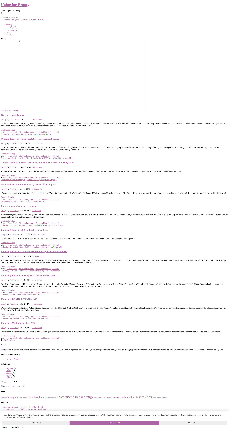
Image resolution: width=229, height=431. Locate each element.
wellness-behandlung (162, 397)
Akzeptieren (115, 423)
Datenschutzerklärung (18, 409)
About (8, 32)
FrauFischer (14, 120)
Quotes (8, 375)
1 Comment (36, 211)
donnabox (33, 397)
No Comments (39, 235)
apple (2, 397)
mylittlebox (144, 397)
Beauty (13, 26)
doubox (42, 397)
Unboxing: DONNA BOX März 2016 (15, 295)
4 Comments (37, 167)
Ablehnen (36, 423)
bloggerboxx (23, 397)
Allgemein (10, 369)
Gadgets (13, 30)
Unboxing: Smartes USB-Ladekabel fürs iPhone (19, 225)
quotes (154, 397)
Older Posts (11, 340)
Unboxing (9, 24)
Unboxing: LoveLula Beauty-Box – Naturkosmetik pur (22, 271)
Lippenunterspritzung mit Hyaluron (14, 201)
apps (5, 397)
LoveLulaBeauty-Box (108, 397)
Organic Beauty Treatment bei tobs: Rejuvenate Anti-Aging (23, 134)
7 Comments (37, 304)
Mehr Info (193, 423)
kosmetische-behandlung (74, 397)
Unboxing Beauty (15, 5)
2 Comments (37, 189)
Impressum (5, 409)
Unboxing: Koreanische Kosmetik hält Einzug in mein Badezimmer (26, 247)
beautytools (13, 397)
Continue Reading (8, 130)
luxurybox (117, 397)
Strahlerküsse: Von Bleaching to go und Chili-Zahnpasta (22, 180)
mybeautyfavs (128, 397)
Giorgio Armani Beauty (10, 110)
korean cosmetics (51, 397)
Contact (9, 35)
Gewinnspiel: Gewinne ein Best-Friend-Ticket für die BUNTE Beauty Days (29, 158)
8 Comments (38, 143)
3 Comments (37, 120)
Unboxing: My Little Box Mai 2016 (14, 318)
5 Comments (37, 256)
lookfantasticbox (96, 397)
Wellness (13, 28)
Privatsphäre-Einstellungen (38, 409)
